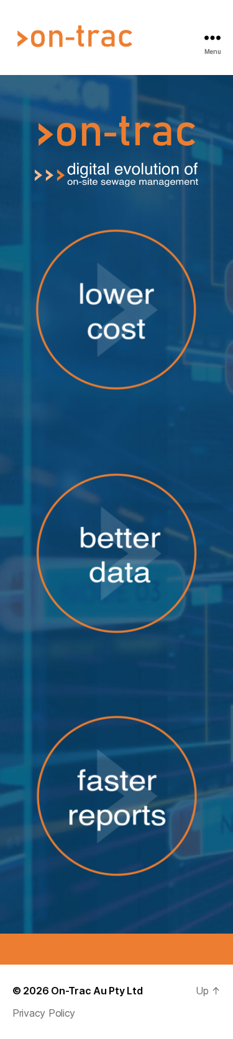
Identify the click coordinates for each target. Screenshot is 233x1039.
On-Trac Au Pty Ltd (96, 990)
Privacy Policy (43, 1013)
